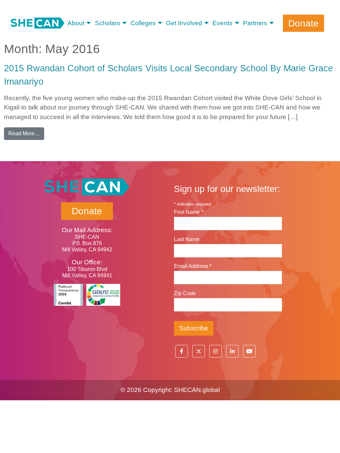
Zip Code (185, 293)
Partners (255, 23)
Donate (303, 23)
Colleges (143, 23)
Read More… (26, 133)
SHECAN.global (197, 389)
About (75, 23)
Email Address (193, 266)
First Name (188, 212)
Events (222, 23)
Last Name (187, 239)
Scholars (107, 23)
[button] (181, 351)
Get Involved (184, 23)
